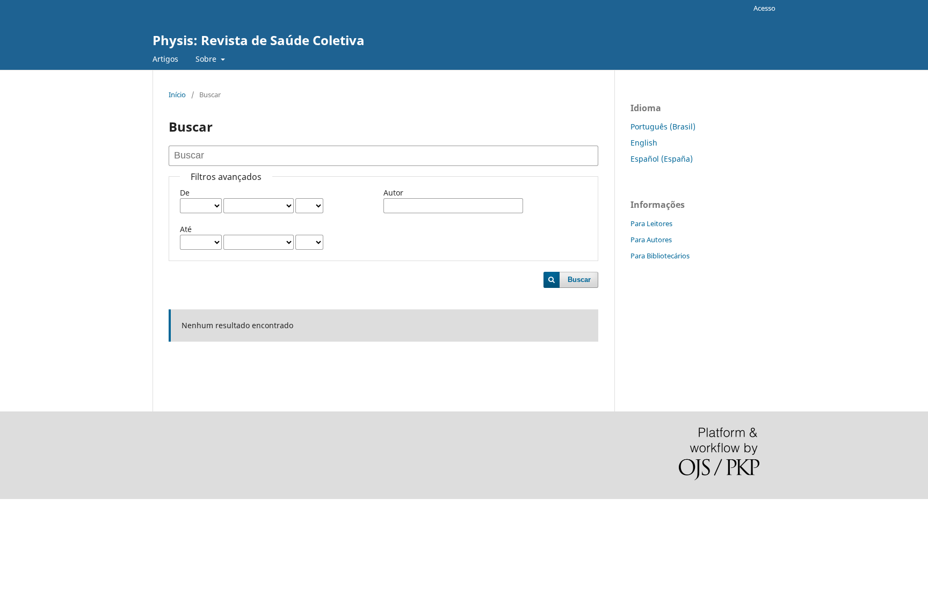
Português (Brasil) (662, 126)
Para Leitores (651, 223)
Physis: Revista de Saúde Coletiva (259, 40)
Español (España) (661, 159)
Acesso (764, 8)
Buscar (579, 280)
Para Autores (651, 239)
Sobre (207, 59)
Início (177, 94)
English (643, 143)
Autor (393, 192)
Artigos (165, 59)
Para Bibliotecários (660, 256)
